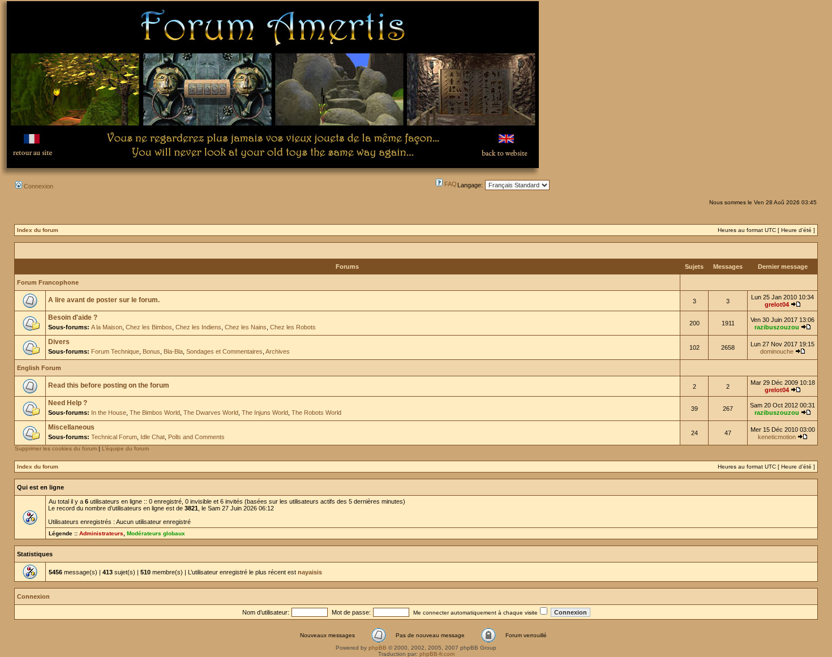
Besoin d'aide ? (72, 317)
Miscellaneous (71, 427)
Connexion (37, 186)
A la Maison (106, 327)
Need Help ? (67, 403)
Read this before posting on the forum (108, 385)
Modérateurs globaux (156, 533)
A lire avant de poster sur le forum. (104, 300)
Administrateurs (101, 533)
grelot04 (777, 304)
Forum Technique (115, 351)
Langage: (470, 185)
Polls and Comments (196, 436)
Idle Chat (152, 436)
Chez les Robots (293, 327)
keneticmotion (777, 436)
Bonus (151, 351)
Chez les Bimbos (149, 327)
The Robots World (316, 412)
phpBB (377, 648)
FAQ (450, 184)
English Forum (39, 367)
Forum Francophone (48, 282)
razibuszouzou (776, 327)
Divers (59, 342)
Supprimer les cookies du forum (56, 448)
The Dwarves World (210, 412)
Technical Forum (114, 436)
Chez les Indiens (198, 327)
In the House (108, 412)
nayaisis (310, 572)
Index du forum (37, 230)
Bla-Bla (173, 351)
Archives (277, 351)
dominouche (777, 351)
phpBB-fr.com (436, 654)
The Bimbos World (155, 412)
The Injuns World (265, 412)
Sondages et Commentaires (224, 351)
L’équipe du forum (125, 448)
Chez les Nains (246, 327)
